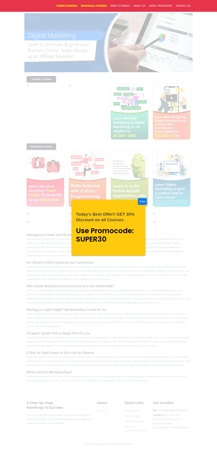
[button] (65, 6)
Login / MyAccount (160, 5)
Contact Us (183, 5)
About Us (139, 5)
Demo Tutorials (120, 5)
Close (142, 201)
